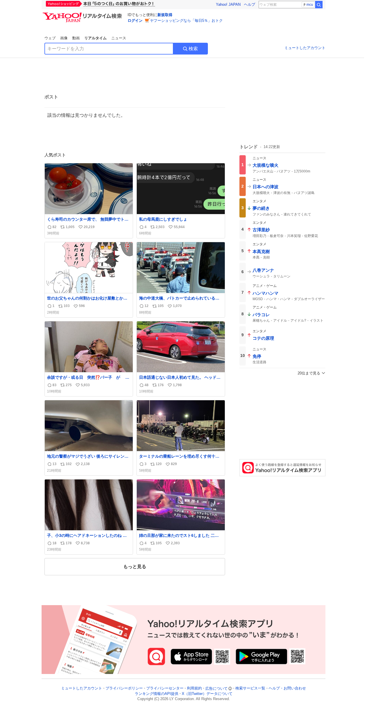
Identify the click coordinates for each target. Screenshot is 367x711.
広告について (216, 688)
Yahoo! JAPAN (228, 4)
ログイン (135, 20)
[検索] (319, 4)
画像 (64, 38)
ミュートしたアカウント (304, 48)
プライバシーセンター (165, 688)
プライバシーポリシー (124, 688)
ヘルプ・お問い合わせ (287, 688)
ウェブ (50, 38)
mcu (310, 5)
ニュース (118, 38)
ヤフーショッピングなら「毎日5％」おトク (186, 20)
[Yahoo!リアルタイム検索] (83, 14)
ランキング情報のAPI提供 (156, 693)
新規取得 (164, 15)
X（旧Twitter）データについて (207, 693)
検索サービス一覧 (250, 688)
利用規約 (194, 688)
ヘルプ (249, 4)
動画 (76, 38)
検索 (193, 48)
